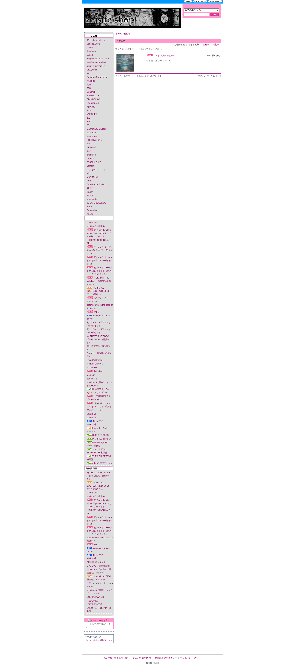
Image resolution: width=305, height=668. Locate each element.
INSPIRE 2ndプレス (101, 439)
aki (88, 73)
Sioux (89, 206)
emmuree (91, 155)
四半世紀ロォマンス (96, 562)
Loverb (90, 47)
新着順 (216, 44)
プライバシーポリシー (190, 658)
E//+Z (89, 121)
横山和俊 (91, 81)
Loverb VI (91, 414)
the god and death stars (98, 58)
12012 (90, 55)
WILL (96, 312)
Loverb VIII (92, 222)
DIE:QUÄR (92, 70)
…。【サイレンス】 (96, 169)
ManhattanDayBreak (96, 129)
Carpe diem (92, 210)
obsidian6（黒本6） (96, 226)
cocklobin (91, 132)
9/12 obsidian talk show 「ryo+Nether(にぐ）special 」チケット (99, 233)
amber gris (92, 199)
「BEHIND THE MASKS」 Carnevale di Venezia (99, 281)
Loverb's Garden (95, 360)
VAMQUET (92, 114)
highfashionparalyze (96, 62)
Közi (89, 110)
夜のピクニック (94, 410)
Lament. (90, 166)
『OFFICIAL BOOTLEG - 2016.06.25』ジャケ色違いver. (99, 291)
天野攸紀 (91, 107)
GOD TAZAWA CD (95, 597)
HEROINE (91, 147)
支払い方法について (141, 658)
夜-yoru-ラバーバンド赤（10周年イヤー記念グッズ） (99, 250)
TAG (89, 88)
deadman (91, 51)
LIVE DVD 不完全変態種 (98, 566)
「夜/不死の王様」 (95, 604)
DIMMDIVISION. (94, 99)
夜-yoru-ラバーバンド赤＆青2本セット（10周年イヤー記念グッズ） (99, 270)
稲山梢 (90, 192)
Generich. (91, 92)
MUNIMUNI (92, 177)
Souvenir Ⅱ (92, 379)
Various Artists (93, 44)
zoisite (90, 214)
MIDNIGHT (92, 367)
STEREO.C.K (93, 95)
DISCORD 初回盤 (100, 435)
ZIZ (88, 118)
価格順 (206, 44)
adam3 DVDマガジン (102, 463)
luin (88, 173)
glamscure (92, 136)
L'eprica (90, 158)
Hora (89, 181)
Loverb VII (91, 417)
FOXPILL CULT (94, 162)
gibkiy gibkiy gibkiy (96, 66)
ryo (88, 144)
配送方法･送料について (166, 658)
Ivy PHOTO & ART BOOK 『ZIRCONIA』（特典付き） (98, 339)
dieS (89, 151)
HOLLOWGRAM (94, 140)
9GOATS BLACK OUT (97, 203)
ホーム (118, 33)
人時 (89, 84)
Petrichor (98, 371)
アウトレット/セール (96, 40)
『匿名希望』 (93, 600)
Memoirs (91, 375)
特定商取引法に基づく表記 (116, 658)
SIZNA (90, 195)
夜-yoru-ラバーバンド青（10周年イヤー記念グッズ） (99, 260)
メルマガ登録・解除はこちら (98, 640)
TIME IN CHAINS (95, 364)
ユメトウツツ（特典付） (165, 55)
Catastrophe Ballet (95, 184)
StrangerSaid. (93, 103)
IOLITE (90, 188)
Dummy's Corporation (97, 77)
